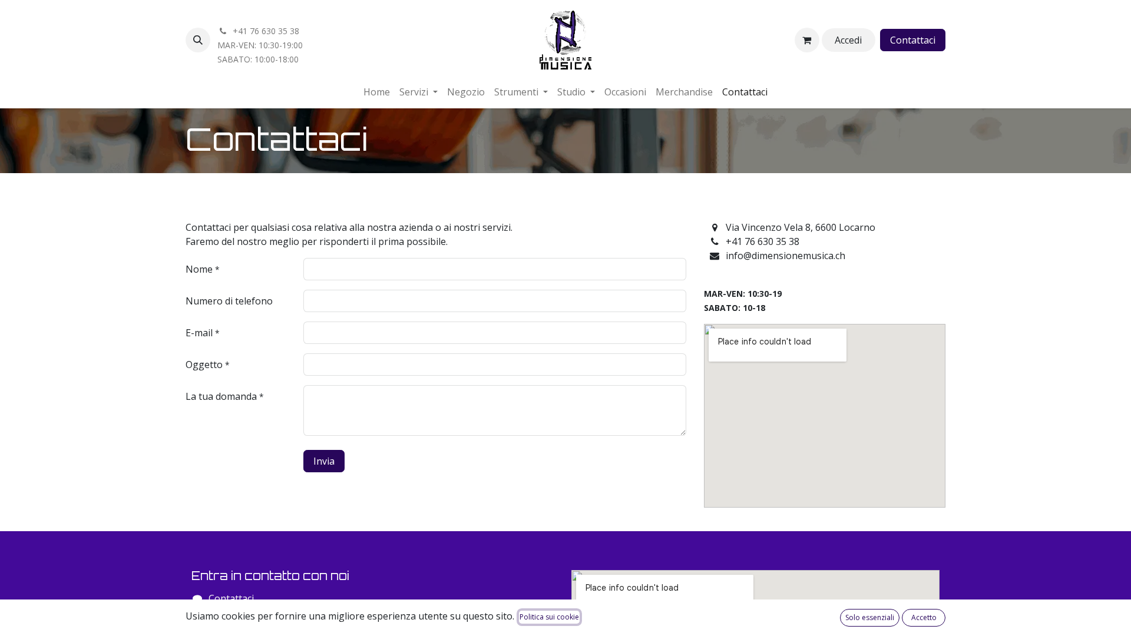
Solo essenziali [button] (869, 617)
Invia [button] (324, 461)
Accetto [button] (924, 617)
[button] (198, 40)
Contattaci (912, 40)
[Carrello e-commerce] (807, 40)
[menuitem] (377, 92)
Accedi (848, 40)
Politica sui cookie (549, 617)
